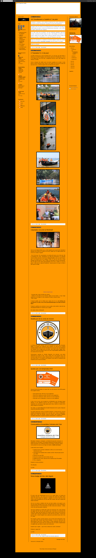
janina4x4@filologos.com (52, 302)
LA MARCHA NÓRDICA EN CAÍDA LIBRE (20, 70)
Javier (22, 103)
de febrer (73, 57)
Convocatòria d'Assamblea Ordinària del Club (46, 424)
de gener (73, 59)
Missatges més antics (61, 539)
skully (22, 107)
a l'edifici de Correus (56, 444)
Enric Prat (22, 101)
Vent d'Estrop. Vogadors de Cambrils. (21, 41)
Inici (43, 539)
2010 (72, 64)
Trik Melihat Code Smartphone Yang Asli (21, 79)
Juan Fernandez (23, 105)
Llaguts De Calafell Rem (73, 87)
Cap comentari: (43, 47)
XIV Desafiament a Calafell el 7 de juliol (44, 19)
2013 (72, 48)
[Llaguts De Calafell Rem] (70, 89)
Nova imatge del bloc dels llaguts (42, 476)
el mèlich (20, 84)
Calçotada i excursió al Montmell (42, 230)
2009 (72, 66)
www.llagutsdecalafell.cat (36, 307)
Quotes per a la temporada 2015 (42, 369)
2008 (72, 67)
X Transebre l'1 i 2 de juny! (40, 53)
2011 (72, 63)
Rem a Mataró (22, 44)
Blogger (54, 548)
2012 (72, 61)
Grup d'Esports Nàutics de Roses (22, 49)
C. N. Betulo (21, 45)
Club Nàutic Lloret (22, 47)
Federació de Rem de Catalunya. (22, 33)
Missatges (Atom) (40, 541)
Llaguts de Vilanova (21, 35)
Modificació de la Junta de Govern (42, 319)
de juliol (73, 49)
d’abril (73, 56)
